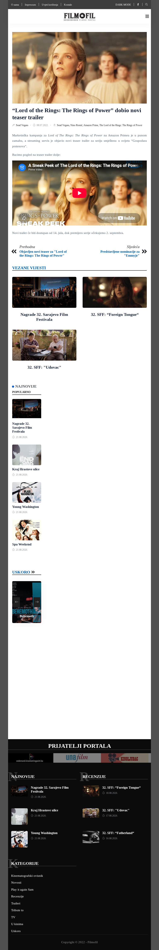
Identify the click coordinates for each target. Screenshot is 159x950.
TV (13, 917)
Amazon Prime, (91, 125)
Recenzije (94, 776)
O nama (15, 4)
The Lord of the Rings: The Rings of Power (120, 125)
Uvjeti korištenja (50, 4)
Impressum (30, 4)
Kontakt (68, 4)
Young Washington (25, 507)
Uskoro (21, 572)
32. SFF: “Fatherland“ (118, 833)
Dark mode (123, 4)
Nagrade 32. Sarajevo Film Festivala (22, 427)
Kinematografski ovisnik (27, 875)
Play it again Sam (22, 889)
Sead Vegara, (63, 125)
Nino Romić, (76, 125)
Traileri (15, 903)
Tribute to (17, 910)
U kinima (17, 924)
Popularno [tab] (21, 392)
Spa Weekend (21, 544)
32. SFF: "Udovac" (44, 367)
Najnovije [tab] (26, 386)
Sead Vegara (22, 125)
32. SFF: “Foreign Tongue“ (115, 314)
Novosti (16, 882)
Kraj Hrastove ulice (26, 469)
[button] (147, 17)
